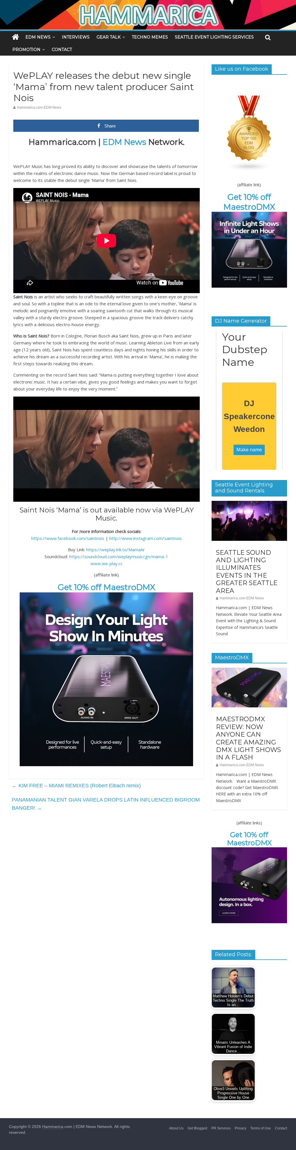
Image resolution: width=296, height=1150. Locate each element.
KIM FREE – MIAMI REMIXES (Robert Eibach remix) (76, 785)
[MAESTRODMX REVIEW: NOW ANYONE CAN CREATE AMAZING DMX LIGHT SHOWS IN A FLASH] (249, 671)
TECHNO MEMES (150, 37)
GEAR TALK (109, 37)
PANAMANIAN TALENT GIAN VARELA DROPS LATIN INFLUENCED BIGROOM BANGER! (106, 804)
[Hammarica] (148, 3)
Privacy (240, 1128)
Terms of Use (260, 1128)
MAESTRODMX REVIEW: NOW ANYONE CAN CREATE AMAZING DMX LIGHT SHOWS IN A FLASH (248, 738)
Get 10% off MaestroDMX (106, 587)
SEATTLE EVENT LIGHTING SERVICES (214, 37)
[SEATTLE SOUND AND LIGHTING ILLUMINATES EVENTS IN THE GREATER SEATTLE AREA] (249, 504)
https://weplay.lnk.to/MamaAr (115, 549)
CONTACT (62, 49)
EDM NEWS (38, 37)
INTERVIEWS (76, 37)
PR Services (221, 1128)
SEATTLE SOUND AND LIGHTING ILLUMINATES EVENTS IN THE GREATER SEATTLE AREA (247, 572)
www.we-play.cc (106, 563)
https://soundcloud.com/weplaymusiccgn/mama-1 (118, 556)
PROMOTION (26, 49)
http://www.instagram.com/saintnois (145, 538)
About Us (176, 1128)
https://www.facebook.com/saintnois (67, 538)
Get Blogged (197, 1128)
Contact (281, 1128)
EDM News (124, 142)
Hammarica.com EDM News (39, 107)
